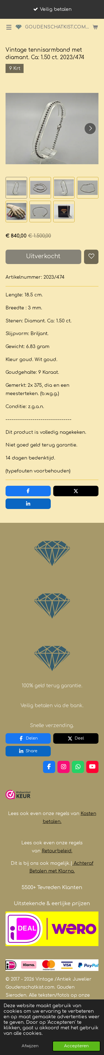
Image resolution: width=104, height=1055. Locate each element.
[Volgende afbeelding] (90, 128)
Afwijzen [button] (30, 1046)
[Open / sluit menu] (9, 27)
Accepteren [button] (76, 1046)
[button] (16, 188)
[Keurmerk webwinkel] (18, 801)
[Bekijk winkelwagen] (95, 27)
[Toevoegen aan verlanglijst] (91, 257)
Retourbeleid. (57, 850)
